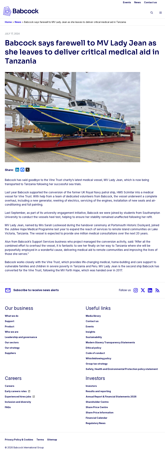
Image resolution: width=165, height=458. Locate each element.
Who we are (11, 331)
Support (9, 321)
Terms (40, 439)
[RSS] (157, 290)
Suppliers (10, 353)
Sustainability (94, 337)
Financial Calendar (96, 417)
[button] (151, 13)
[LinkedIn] (150, 290)
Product (9, 326)
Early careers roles (16, 391)
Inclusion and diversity (18, 401)
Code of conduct (95, 353)
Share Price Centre (97, 407)
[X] (143, 290)
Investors (91, 386)
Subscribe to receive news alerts (36, 290)
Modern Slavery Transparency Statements (110, 342)
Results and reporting (98, 391)
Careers (9, 386)
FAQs (8, 407)
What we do (11, 315)
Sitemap (52, 439)
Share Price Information (99, 412)
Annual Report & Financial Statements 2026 (111, 396)
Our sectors (12, 342)
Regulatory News (96, 423)
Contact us (150, 2)
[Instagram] (135, 290)
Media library (93, 315)
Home (8, 22)
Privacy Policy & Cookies (19, 439)
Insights (90, 331)
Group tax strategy (96, 363)
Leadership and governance (21, 337)
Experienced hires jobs (18, 396)
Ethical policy (93, 347)
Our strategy (12, 347)
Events (127, 2)
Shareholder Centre (97, 401)
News (137, 2)
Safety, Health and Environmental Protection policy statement (122, 369)
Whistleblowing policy (98, 358)
